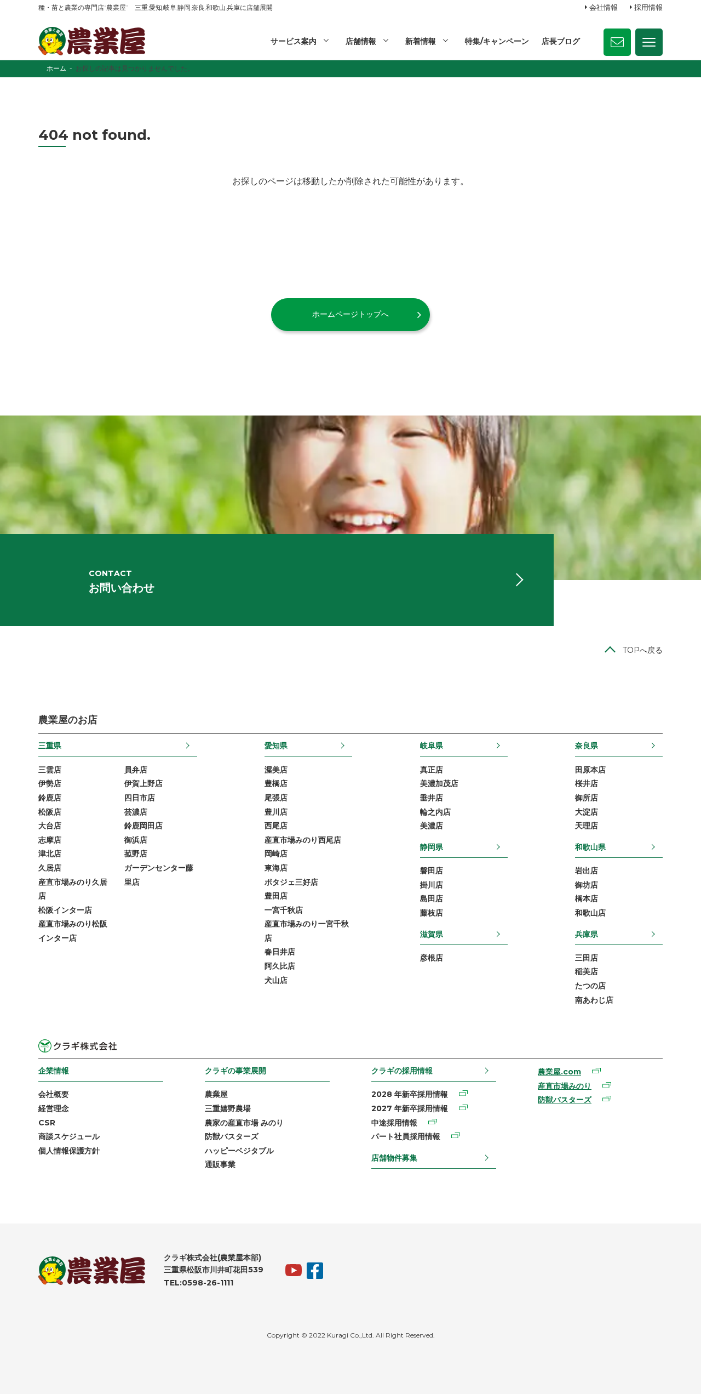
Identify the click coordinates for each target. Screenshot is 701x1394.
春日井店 (280, 952)
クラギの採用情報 (402, 1071)
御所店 (586, 798)
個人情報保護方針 (69, 1151)
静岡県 (431, 847)
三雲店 (49, 770)
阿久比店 (280, 966)
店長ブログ (561, 41)
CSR (46, 1123)
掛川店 (431, 885)
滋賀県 (431, 934)
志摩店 (49, 840)
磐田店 (431, 870)
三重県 (49, 745)
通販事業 (220, 1164)
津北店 (49, 853)
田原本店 (590, 770)
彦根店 (431, 958)
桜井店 (586, 783)
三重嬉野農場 (228, 1108)
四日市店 (139, 798)
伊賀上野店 (143, 783)
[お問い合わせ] (617, 42)
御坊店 (586, 885)
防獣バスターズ (231, 1136)
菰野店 (135, 853)
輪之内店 (435, 812)
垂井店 (431, 798)
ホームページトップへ (350, 314)
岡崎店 (276, 853)
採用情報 (648, 7)
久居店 (49, 868)
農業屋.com (559, 1072)
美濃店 (431, 825)
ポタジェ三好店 (291, 882)
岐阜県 (431, 745)
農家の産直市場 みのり (244, 1123)
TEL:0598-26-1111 (198, 1283)
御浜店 (135, 840)
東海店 (276, 868)
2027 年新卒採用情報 (409, 1108)
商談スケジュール (69, 1136)
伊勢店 (49, 783)
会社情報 (603, 7)
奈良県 (586, 745)
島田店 (431, 898)
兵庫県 (586, 934)
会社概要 (53, 1094)
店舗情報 (361, 41)
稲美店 (586, 971)
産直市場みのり (564, 1086)
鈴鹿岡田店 (143, 825)
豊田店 (276, 896)
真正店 (431, 770)
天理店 (586, 825)
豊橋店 (276, 783)
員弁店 (135, 770)
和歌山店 (590, 913)
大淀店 (586, 812)
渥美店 (276, 770)
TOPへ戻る (643, 650)
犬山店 (276, 980)
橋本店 (586, 898)
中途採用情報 (394, 1123)
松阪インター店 (65, 910)
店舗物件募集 (394, 1158)
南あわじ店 (594, 1000)
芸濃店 (135, 812)
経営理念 (53, 1108)
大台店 (49, 825)
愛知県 (276, 745)
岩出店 (586, 870)
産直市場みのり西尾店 (303, 840)
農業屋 (216, 1094)
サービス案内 (294, 41)
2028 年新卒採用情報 (409, 1094)
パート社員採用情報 (405, 1136)
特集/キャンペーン (497, 41)
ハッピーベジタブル (239, 1151)
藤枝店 (431, 913)
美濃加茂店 (439, 783)
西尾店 (276, 825)
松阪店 (49, 812)
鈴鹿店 (49, 798)
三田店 (586, 958)
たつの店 (590, 986)
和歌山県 (590, 847)
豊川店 (276, 812)
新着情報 (420, 41)
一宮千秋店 (284, 910)
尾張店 (276, 798)
